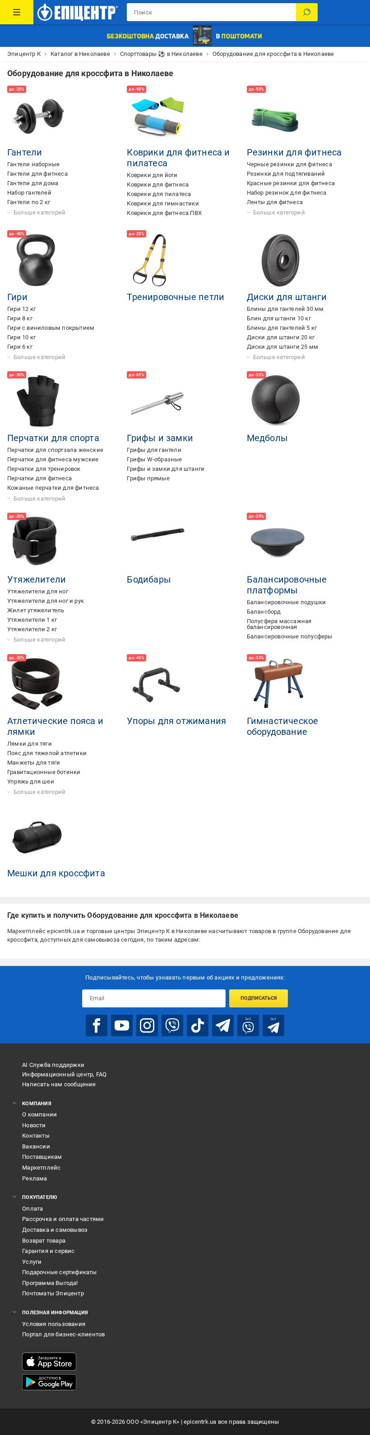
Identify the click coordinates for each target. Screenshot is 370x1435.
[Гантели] (38, 116)
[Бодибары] (157, 543)
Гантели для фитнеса (37, 173)
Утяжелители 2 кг (32, 629)
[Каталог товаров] (16, 12)
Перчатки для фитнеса (39, 478)
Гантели (24, 152)
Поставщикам (42, 1156)
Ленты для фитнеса (275, 202)
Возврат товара (43, 1240)
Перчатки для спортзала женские (55, 449)
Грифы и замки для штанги (165, 468)
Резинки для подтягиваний (286, 173)
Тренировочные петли (175, 297)
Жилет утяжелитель (35, 610)
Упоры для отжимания (176, 720)
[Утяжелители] (38, 543)
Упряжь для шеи (30, 781)
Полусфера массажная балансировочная (279, 624)
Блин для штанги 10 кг (279, 318)
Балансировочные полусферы (290, 636)
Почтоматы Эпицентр (53, 1293)
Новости (34, 1125)
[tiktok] (197, 1025)
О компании (39, 1114)
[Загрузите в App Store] (49, 1362)
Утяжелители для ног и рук (45, 600)
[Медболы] (277, 402)
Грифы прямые (148, 478)
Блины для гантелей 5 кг (282, 327)
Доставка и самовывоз (55, 1229)
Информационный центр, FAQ (64, 1074)
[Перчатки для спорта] (38, 402)
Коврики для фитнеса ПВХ (164, 213)
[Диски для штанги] (277, 261)
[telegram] (223, 1025)
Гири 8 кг (19, 318)
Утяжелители (36, 579)
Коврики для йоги (152, 175)
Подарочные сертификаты (59, 1272)
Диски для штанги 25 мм (282, 346)
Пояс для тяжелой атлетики (47, 753)
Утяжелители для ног (37, 591)
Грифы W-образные (154, 459)
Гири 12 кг (21, 308)
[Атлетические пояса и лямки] (38, 685)
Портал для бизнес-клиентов (63, 1334)
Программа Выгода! (50, 1283)
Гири (17, 297)
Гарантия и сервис (48, 1251)
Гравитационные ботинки (43, 772)
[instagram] (147, 1025)
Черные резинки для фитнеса (289, 164)
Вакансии (36, 1146)
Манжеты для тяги (33, 762)
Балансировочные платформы (287, 585)
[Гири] (38, 261)
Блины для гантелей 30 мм (285, 308)
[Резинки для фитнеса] (277, 116)
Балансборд (264, 611)
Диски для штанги (287, 297)
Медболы (267, 438)
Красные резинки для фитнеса (291, 183)
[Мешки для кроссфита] (38, 837)
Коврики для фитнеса (158, 184)
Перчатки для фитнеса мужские (53, 459)
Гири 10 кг (21, 337)
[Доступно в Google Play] (49, 1382)
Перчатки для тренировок (44, 468)
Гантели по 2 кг (28, 202)
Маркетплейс (41, 1167)
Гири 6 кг (19, 346)
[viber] (172, 1025)
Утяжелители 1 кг (32, 619)
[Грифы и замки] (157, 402)
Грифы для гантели (154, 449)
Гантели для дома (32, 183)
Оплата (32, 1208)
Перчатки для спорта (53, 438)
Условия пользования (53, 1324)
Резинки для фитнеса (294, 152)
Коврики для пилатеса (159, 194)
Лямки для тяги (29, 743)
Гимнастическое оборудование (283, 726)
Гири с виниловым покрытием (50, 327)
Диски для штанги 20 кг (280, 337)
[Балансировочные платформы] (277, 543)
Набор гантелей (29, 192)
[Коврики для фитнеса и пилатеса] (157, 116)
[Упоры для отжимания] (157, 685)
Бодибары (149, 579)
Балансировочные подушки (286, 602)
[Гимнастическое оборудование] (277, 685)
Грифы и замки (160, 438)
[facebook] (96, 1025)
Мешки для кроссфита (56, 873)
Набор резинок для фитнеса (287, 192)
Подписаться (258, 998)
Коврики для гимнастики (163, 203)
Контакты (36, 1135)
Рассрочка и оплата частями (63, 1219)
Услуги (32, 1261)
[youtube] (122, 1025)
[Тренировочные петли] (157, 261)
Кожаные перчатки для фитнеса (53, 487)
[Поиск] (307, 12)
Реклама (34, 1178)
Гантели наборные (33, 164)
